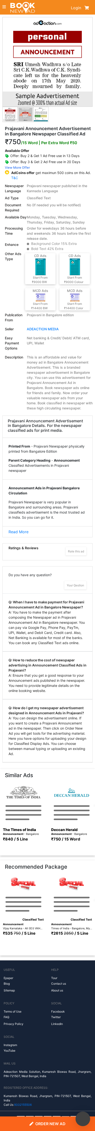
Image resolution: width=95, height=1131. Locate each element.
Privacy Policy (13, 1024)
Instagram (10, 1045)
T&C (14, 178)
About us (57, 990)
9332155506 (23, 1104)
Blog (7, 983)
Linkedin (57, 1024)
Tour (54, 978)
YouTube (9, 1050)
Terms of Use (12, 1011)
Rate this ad (76, 551)
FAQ (6, 1017)
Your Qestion (75, 585)
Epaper (8, 978)
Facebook (58, 1011)
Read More (18, 531)
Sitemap (9, 990)
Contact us (58, 983)
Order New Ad (50, 1123)
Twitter (56, 1017)
